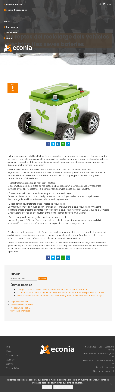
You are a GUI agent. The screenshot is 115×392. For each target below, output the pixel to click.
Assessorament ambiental (22, 305)
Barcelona (11, 32)
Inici (8, 346)
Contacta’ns (12, 368)
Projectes (11, 351)
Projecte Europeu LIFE (20, 308)
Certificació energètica (20, 311)
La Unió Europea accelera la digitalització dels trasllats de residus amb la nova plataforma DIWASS (60, 292)
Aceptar (47, 387)
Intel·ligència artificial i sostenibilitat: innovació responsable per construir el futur (51, 289)
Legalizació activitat (19, 302)
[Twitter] (53, 144)
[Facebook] (48, 144)
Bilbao (9, 38)
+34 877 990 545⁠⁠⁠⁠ (14, 4)
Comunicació (13, 355)
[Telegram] (68, 144)
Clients (9, 364)
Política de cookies (63, 387)
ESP (109, 4)
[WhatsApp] (63, 144)
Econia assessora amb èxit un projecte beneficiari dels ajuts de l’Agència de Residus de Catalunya (59, 295)
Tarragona (12, 27)
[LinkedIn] (58, 144)
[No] (111, 384)
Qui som (10, 359)
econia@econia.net (16, 10)
